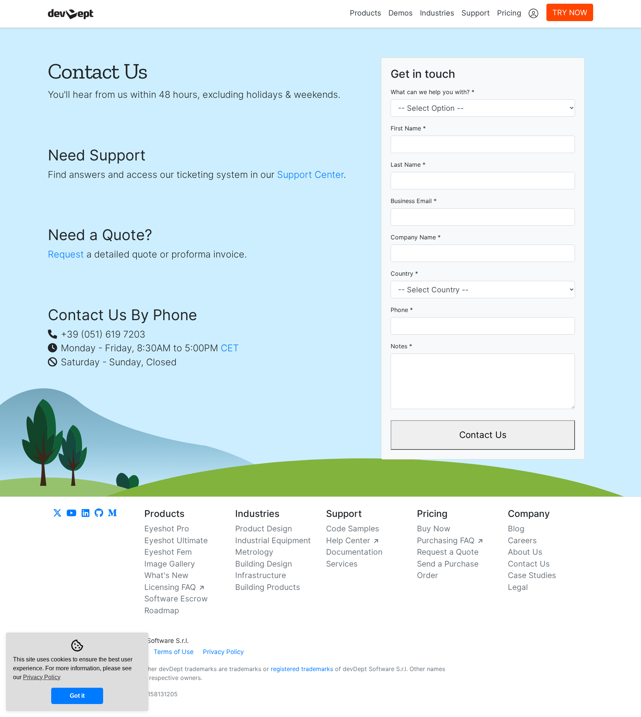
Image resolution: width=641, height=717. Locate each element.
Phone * (402, 309)
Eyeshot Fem (168, 552)
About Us (525, 552)
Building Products (267, 587)
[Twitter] (60, 513)
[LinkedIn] (88, 513)
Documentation (354, 552)
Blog (516, 528)
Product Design (263, 528)
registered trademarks (302, 669)
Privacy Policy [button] (41, 677)
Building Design (263, 563)
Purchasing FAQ (447, 540)
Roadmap (161, 610)
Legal (518, 587)
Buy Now (433, 528)
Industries (437, 13)
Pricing (509, 13)
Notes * (401, 346)
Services (342, 563)
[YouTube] (75, 513)
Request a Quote (448, 552)
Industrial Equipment (273, 540)
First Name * (408, 128)
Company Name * (416, 237)
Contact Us (483, 434)
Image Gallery (169, 563)
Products (365, 13)
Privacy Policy (223, 651)
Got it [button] (77, 696)
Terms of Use (174, 651)
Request (66, 254)
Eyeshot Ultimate (176, 540)
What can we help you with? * (432, 92)
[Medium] (112, 513)
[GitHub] (100, 513)
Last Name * (408, 164)
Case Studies (532, 575)
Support (475, 13)
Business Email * (414, 201)
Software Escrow (176, 598)
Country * (404, 273)
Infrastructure (260, 575)
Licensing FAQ (171, 587)
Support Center (310, 174)
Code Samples (352, 528)
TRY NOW (569, 12)
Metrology (254, 552)
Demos (400, 13)
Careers (522, 540)
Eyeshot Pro (166, 528)
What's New (166, 575)
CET (230, 347)
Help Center (349, 540)
